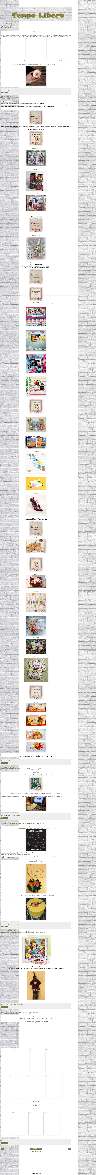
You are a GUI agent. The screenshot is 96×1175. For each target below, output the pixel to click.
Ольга (36, 416)
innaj (36, 860)
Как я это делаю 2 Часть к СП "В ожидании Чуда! (21, 769)
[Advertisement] (36, 4)
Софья (36, 476)
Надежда (36, 591)
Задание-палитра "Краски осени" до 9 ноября (20, 1012)
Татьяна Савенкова (36, 148)
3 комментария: (15, 924)
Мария (36, 493)
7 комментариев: (16, 760)
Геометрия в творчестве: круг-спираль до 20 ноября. (23, 823)
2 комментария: (15, 90)
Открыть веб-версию (36, 1151)
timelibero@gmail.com (14, 106)
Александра (36, 451)
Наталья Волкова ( (41, 774)
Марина (36, 537)
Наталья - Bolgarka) (51, 774)
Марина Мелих (36, 194)
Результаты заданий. (9, 98)
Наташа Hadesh (36, 169)
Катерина (36, 574)
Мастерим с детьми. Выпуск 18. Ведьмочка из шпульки (24, 932)
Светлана (36, 302)
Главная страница (36, 1148)
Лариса (36, 435)
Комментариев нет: (16, 815)
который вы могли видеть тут (55, 793)
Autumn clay (6, 28)
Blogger (39, 1173)
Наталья (36, 657)
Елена (36, 702)
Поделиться (4, 92)
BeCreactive (38, 33)
